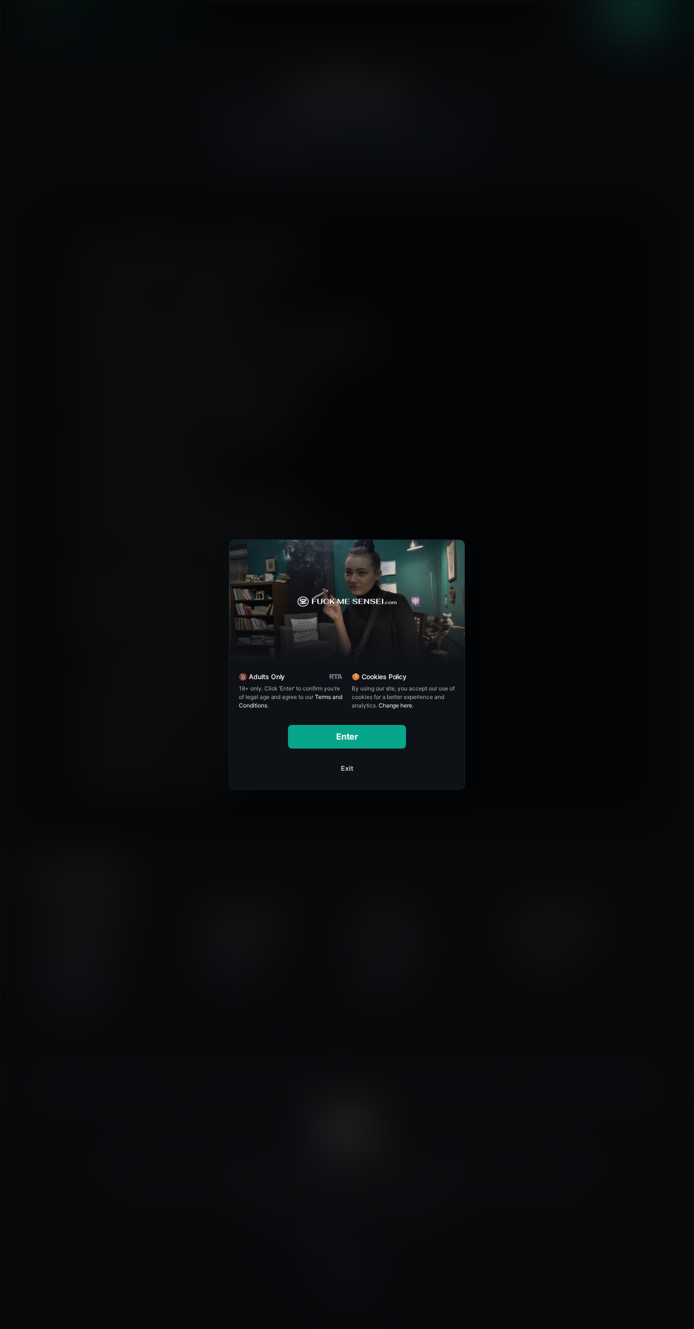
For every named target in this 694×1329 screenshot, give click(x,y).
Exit (347, 768)
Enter (347, 736)
